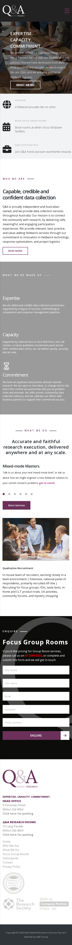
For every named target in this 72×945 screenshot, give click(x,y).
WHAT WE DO (25, 85)
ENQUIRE (36, 735)
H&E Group (42, 936)
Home (6, 841)
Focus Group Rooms (16, 854)
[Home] (13, 10)
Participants (10, 858)
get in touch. (47, 483)
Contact (8, 862)
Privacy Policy (11, 867)
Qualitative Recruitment (17, 568)
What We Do (11, 850)
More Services (16, 505)
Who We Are (11, 846)
